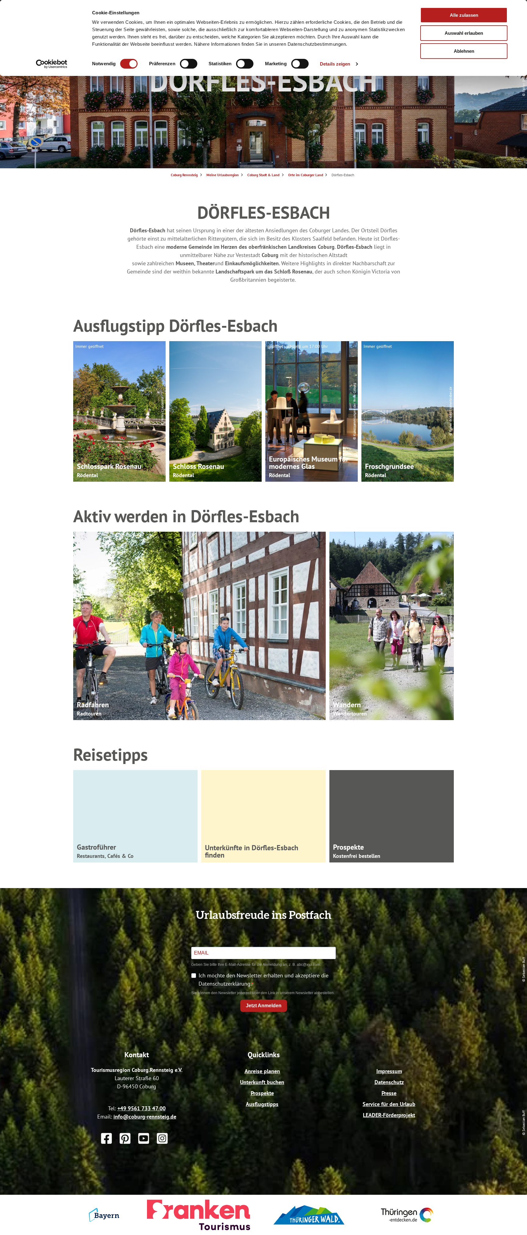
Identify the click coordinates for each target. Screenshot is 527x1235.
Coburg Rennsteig (184, 175)
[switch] (188, 64)
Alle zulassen (464, 15)
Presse (389, 1093)
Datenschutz (389, 1082)
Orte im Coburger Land (305, 175)
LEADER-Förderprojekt (389, 1115)
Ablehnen (464, 51)
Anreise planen (262, 1071)
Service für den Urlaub (389, 1104)
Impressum (389, 1071)
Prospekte (262, 1093)
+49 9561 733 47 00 (141, 1108)
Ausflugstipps (262, 1104)
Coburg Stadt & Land (263, 175)
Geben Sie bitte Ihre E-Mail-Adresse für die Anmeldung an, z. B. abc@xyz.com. (256, 964)
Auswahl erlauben (464, 33)
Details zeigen (335, 63)
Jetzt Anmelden (263, 1005)
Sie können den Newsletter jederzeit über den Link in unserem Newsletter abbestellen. (263, 993)
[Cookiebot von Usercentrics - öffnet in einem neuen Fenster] (51, 64)
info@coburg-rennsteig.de (144, 1116)
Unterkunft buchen (262, 1082)
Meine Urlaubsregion (222, 175)
